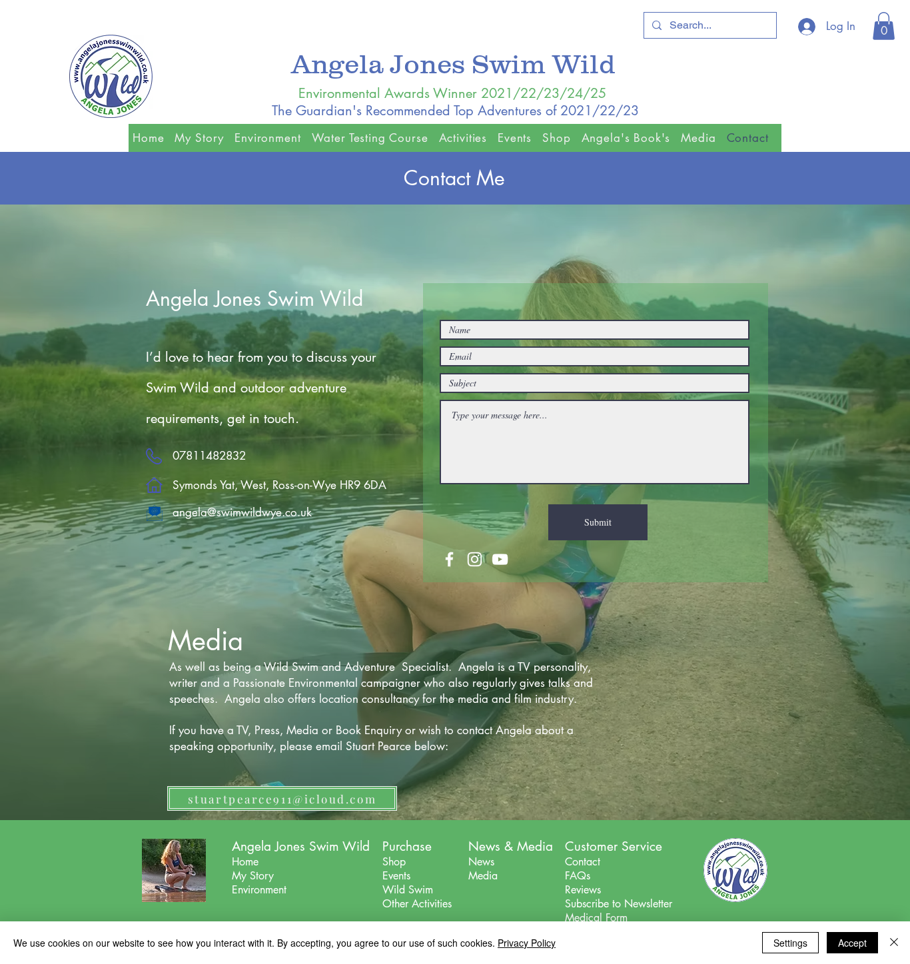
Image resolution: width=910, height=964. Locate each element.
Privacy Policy (527, 942)
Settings (790, 942)
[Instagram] (474, 559)
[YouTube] (500, 559)
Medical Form (596, 918)
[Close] (894, 942)
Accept (852, 942)
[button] (883, 26)
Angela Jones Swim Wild (456, 64)
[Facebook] (449, 559)
